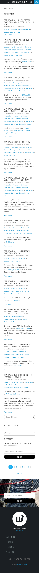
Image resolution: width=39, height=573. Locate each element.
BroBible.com (10, 242)
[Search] (32, 2)
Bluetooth (14, 258)
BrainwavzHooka (9, 319)
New (28, 193)
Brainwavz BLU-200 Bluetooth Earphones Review (17, 252)
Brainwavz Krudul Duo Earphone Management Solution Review (18, 109)
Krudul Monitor (25, 52)
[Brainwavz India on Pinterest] (21, 559)
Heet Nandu (17, 366)
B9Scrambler (26, 95)
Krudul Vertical (8, 55)
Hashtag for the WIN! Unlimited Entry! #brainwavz (18, 41)
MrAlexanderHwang (13, 394)
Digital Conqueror (23, 328)
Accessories (7, 83)
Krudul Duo (15, 52)
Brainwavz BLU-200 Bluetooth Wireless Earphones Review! (17, 345)
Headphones (8, 233)
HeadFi (27, 150)
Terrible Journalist (13, 270)
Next (18, 473)
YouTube (21, 294)
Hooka (18, 319)
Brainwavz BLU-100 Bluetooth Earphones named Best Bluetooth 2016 (19, 22)
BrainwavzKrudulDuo (22, 85)
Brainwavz (8, 8)
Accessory (16, 83)
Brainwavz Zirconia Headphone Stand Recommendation (18, 221)
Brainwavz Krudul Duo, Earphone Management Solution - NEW (18, 178)
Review (29, 91)
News (18, 32)
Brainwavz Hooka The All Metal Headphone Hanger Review (18, 310)
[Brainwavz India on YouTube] (17, 559)
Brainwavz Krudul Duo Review (17, 77)
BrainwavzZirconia (9, 230)
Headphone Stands (23, 230)
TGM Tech (16, 300)
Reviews (12, 155)
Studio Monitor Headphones (13, 387)
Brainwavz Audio (24, 29)
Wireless (13, 294)
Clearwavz (28, 47)
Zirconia (29, 233)
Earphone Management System (14, 50)
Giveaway (7, 52)
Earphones (28, 50)
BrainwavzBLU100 (9, 32)
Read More (8, 35)
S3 (21, 55)
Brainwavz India (22, 564)
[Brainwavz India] (19, 2)
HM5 (5, 385)
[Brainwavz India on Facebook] (14, 559)
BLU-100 (6, 29)
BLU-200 (6, 258)
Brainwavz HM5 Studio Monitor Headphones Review (18, 376)
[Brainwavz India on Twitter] (10, 559)
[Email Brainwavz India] (28, 559)
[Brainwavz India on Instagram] (24, 559)
